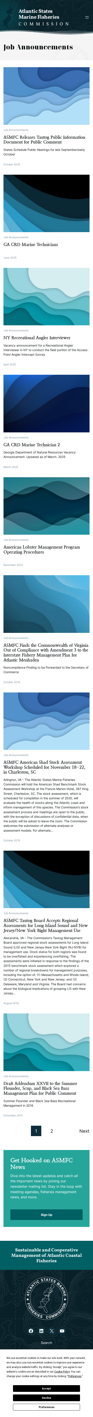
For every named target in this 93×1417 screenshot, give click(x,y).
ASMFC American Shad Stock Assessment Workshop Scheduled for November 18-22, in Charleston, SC (44, 767)
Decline (46, 1397)
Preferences (47, 1407)
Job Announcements (15, 130)
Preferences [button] (75, 1376)
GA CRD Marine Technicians (30, 244)
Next (84, 1131)
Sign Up (46, 1215)
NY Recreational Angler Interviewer (37, 338)
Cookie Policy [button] (62, 1371)
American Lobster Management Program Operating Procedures (41, 550)
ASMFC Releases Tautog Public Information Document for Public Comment (44, 140)
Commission (45, 24)
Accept (46, 1388)
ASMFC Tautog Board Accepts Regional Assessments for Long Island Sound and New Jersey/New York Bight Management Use (45, 925)
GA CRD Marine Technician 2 (31, 445)
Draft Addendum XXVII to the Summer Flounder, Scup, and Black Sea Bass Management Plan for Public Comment (40, 1088)
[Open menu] (87, 17)
